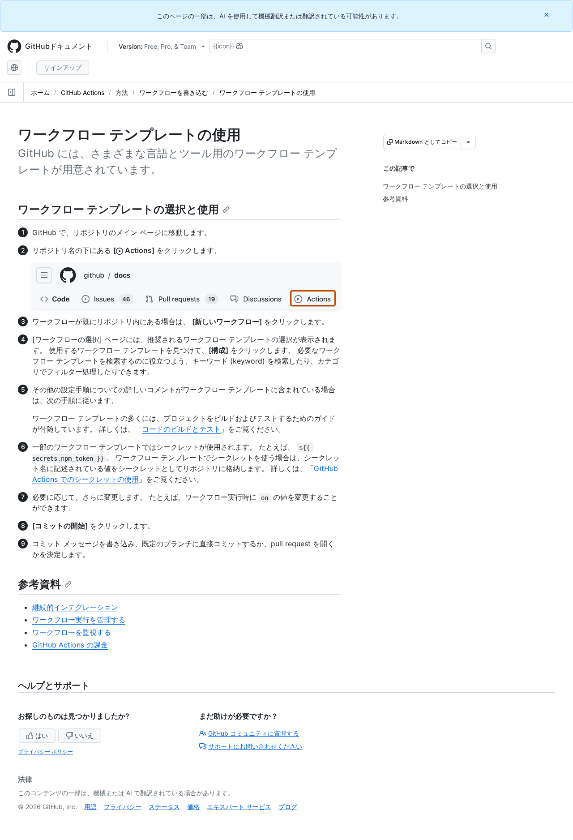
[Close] (547, 14)
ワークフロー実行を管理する (78, 619)
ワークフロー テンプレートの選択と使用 (118, 209)
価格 (193, 806)
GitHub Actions (82, 92)
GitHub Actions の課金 (70, 644)
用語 (90, 806)
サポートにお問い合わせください (255, 746)
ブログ (287, 806)
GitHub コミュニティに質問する (253, 733)
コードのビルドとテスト (181, 428)
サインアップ (62, 67)
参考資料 (39, 584)
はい (41, 735)
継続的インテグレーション (75, 607)
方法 (121, 92)
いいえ (84, 735)
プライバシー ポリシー (45, 751)
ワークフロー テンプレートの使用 (267, 92)
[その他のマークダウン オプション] (468, 142)
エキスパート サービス (239, 806)
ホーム (40, 92)
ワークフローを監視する (71, 632)
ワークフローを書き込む (173, 92)
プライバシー (122, 806)
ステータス (164, 806)
